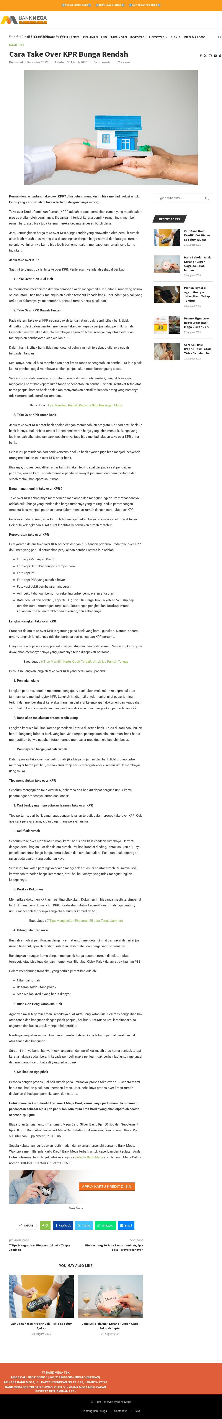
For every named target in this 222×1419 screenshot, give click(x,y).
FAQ (137, 1411)
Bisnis (175, 37)
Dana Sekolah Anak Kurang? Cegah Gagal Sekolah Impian (197, 263)
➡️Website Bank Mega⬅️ (76, 4)
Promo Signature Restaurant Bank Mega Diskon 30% (196, 322)
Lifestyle (156, 37)
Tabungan (118, 37)
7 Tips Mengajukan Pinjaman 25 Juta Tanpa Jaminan (85, 921)
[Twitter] (205, 55)
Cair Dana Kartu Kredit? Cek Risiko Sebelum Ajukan (197, 235)
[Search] (220, 37)
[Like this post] (46, 1225)
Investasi (137, 37)
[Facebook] (201, 55)
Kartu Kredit (68, 37)
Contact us (120, 1411)
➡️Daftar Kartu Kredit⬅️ (144, 4)
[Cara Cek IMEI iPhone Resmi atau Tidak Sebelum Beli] (167, 351)
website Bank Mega (89, 1157)
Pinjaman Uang (95, 37)
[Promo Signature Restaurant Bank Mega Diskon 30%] (167, 325)
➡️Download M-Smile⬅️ (109, 4)
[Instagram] (210, 55)
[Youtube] (215, 55)
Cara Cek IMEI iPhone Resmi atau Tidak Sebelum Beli (197, 349)
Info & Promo (195, 37)
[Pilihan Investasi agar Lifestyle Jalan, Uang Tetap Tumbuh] (167, 294)
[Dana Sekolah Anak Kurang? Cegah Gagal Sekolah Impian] (110, 1296)
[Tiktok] (220, 55)
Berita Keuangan (40, 37)
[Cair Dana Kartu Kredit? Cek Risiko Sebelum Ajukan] (41, 1296)
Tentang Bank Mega (94, 1411)
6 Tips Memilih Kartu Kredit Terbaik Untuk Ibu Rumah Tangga (84, 662)
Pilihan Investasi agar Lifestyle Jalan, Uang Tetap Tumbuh (197, 294)
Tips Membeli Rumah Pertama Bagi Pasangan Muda (84, 405)
